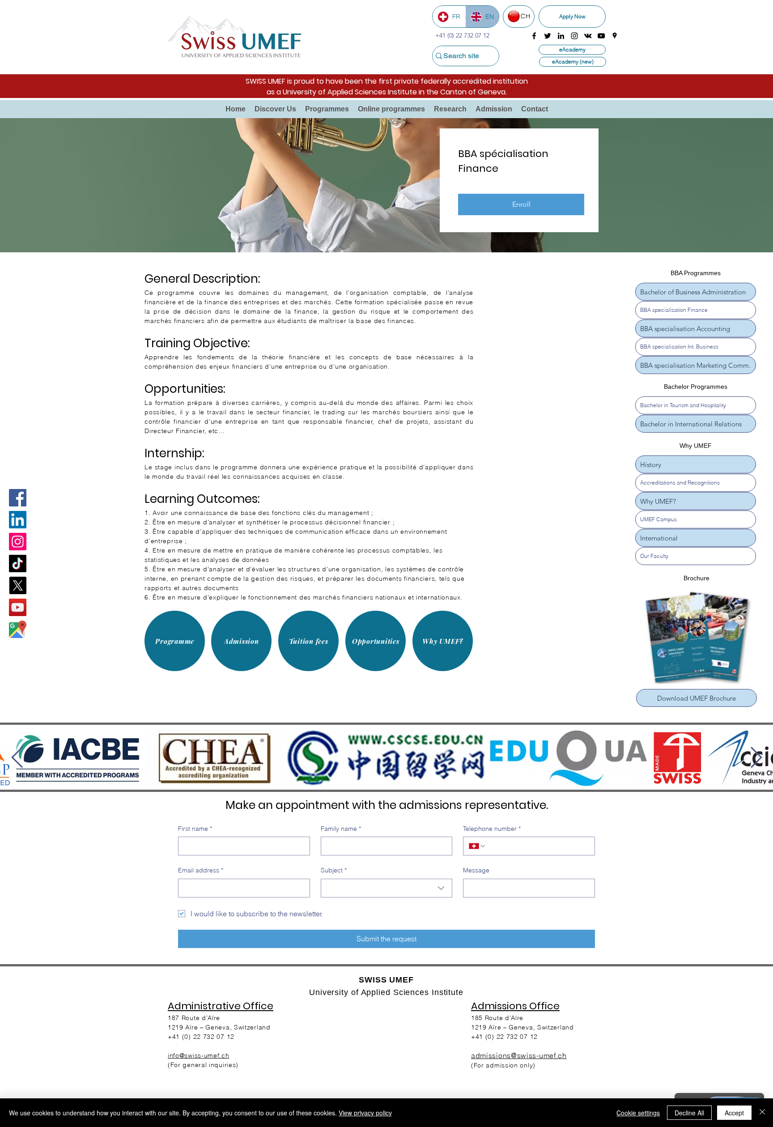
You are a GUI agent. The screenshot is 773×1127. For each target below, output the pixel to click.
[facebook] (534, 35)
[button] (275, 109)
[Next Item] (756, 758)
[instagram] (574, 35)
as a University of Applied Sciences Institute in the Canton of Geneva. (387, 92)
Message (476, 870)
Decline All (689, 1112)
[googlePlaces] (614, 35)
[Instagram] (17, 541)
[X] (17, 585)
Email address (200, 870)
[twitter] (547, 35)
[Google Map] (17, 629)
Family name (341, 829)
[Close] (762, 1113)
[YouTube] (17, 607)
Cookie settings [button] (638, 1112)
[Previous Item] (17, 758)
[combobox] (387, 888)
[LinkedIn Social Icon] (17, 519)
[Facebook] (17, 497)
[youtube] (601, 35)
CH (525, 16)
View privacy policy (365, 1112)
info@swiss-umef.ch (198, 1055)
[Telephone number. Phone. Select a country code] (477, 846)
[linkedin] (560, 35)
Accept (734, 1112)
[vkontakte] (587, 35)
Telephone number (492, 829)
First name (195, 829)
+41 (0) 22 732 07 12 (504, 1037)
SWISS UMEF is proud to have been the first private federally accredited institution (387, 81)
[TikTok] (17, 563)
